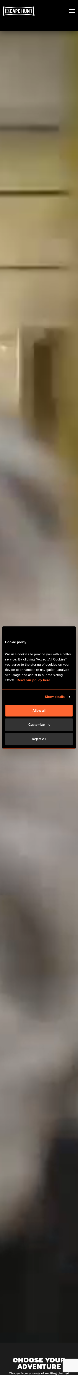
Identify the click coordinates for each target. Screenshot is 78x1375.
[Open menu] (72, 11)
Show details (55, 697)
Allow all (39, 710)
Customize (36, 724)
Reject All (39, 739)
